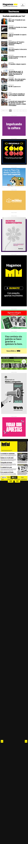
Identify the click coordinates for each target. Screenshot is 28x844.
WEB (10, 481)
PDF (17, 481)
